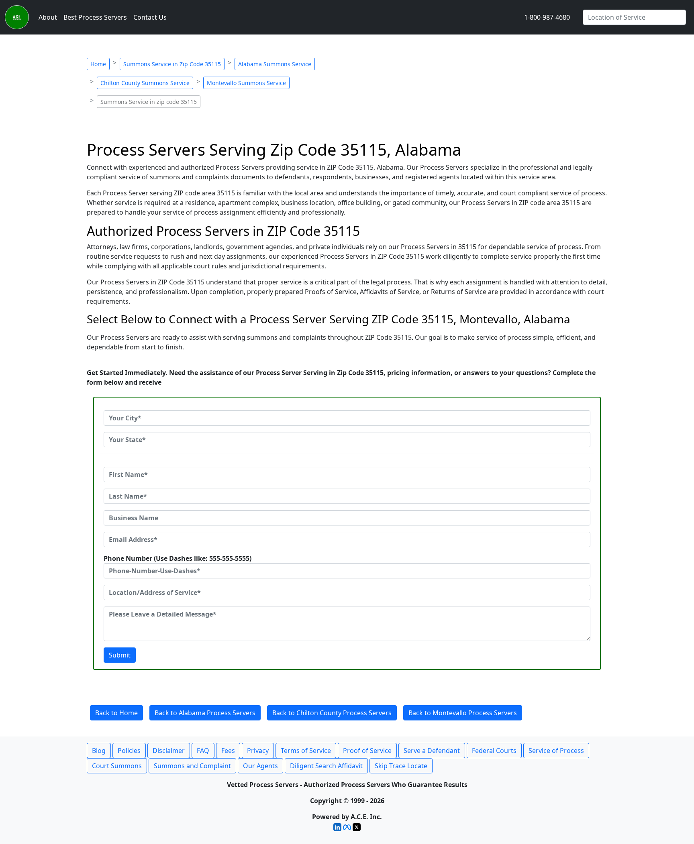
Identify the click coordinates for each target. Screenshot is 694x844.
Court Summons (117, 765)
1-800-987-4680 (547, 17)
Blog (99, 750)
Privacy (258, 750)
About (48, 17)
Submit (120, 655)
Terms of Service (306, 750)
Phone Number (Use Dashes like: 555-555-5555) (177, 558)
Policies (129, 750)
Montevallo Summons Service (246, 83)
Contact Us (150, 17)
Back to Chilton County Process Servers (332, 712)
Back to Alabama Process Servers (205, 712)
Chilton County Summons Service (145, 83)
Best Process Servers (95, 17)
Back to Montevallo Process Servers (462, 712)
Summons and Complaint (192, 765)
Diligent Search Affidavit (326, 765)
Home (98, 64)
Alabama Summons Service (274, 64)
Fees (228, 750)
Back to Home (116, 712)
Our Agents (260, 765)
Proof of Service (367, 750)
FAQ (203, 750)
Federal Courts (494, 750)
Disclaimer (169, 750)
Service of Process (556, 750)
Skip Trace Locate (401, 765)
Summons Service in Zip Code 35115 (172, 64)
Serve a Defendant (432, 750)
